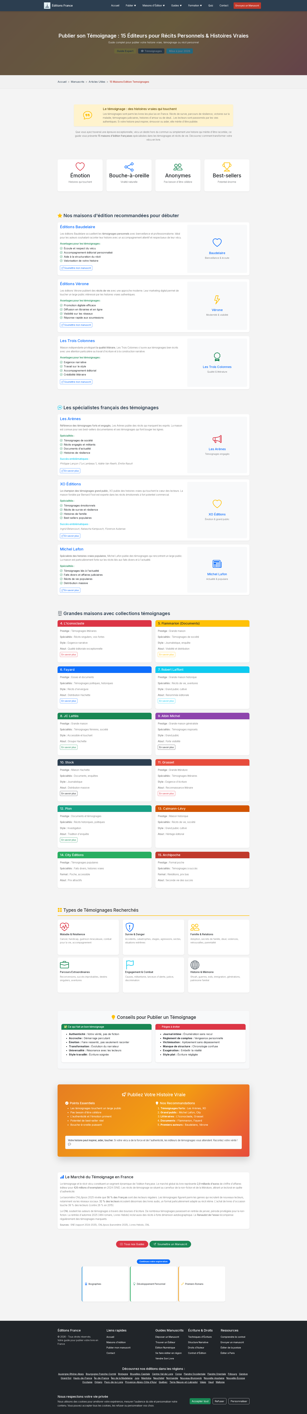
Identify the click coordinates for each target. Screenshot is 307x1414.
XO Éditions (70, 484)
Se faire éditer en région (168, 1353)
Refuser (219, 1401)
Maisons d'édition (116, 1342)
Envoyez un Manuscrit (247, 5)
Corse (178, 1374)
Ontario (98, 1382)
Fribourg (232, 1374)
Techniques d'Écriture (200, 1336)
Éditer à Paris (228, 1353)
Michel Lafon (71, 549)
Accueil (62, 81)
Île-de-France (101, 1378)
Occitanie (87, 1382)
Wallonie (220, 1382)
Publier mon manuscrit (118, 1347)
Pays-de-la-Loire (113, 1382)
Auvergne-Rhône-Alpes (71, 1374)
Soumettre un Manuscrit (172, 1244)
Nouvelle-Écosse (235, 1378)
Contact (110, 1353)
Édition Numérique (165, 1347)
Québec (163, 1382)
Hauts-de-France (82, 1378)
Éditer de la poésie (231, 1347)
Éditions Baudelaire (77, 227)
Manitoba (146, 1378)
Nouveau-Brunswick (191, 1378)
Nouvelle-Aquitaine (214, 1378)
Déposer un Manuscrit (167, 1336)
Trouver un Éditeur (165, 1342)
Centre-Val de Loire (162, 1374)
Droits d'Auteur (196, 1347)
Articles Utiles (97, 81)
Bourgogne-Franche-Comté (101, 1374)
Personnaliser (239, 1401)
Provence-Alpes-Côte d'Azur (141, 1382)
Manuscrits (77, 81)
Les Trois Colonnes (77, 340)
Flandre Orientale (217, 1374)
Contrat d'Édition (197, 1353)
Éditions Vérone (74, 283)
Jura (137, 1378)
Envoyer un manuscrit (232, 1342)
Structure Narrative (198, 1342)
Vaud (211, 1382)
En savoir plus (71, 470)
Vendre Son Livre (164, 1358)
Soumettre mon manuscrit (77, 268)
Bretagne (123, 1374)
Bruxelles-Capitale (140, 1374)
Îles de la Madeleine (122, 1378)
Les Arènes (70, 418)
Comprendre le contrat (233, 1336)
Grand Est (66, 1378)
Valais (203, 1382)
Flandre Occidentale (194, 1374)
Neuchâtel (158, 1378)
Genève (243, 1374)
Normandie (172, 1378)
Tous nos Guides (134, 1244)
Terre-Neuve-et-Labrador (183, 1382)
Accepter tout (200, 1401)
